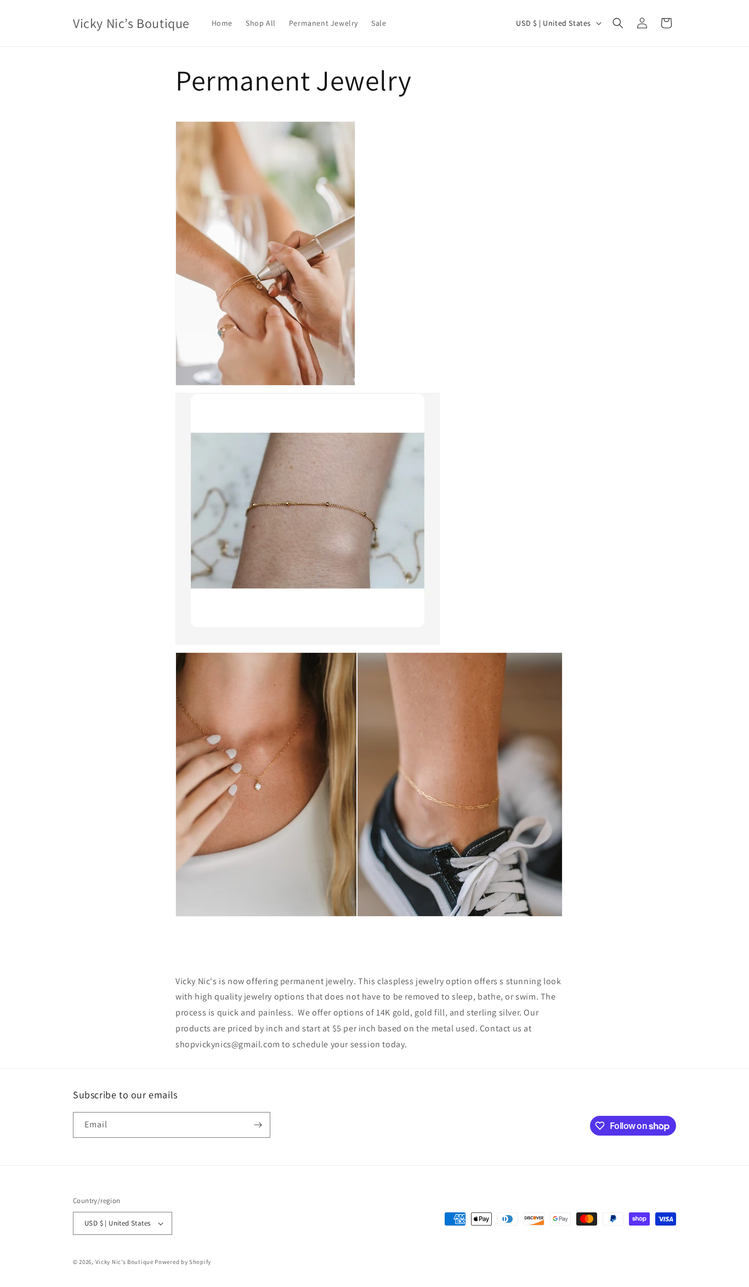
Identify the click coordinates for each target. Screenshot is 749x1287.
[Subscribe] (258, 1125)
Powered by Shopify (183, 1262)
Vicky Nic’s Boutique (125, 1262)
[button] (618, 23)
